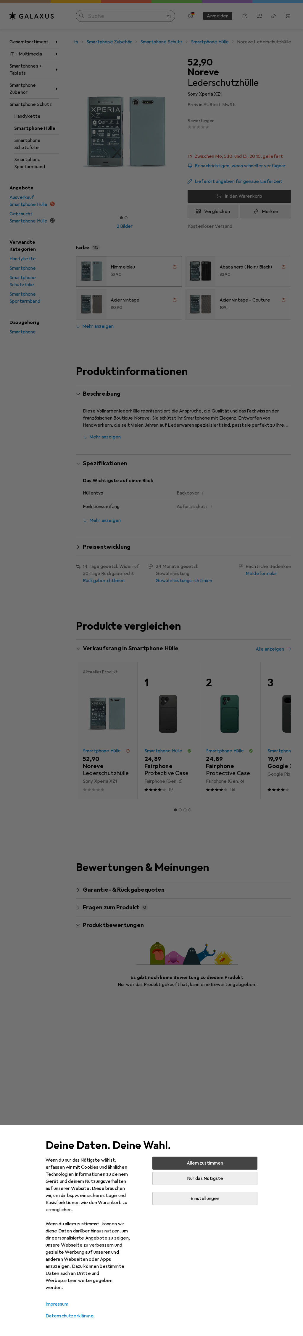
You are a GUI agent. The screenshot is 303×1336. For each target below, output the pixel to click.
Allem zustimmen (205, 1163)
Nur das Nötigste (205, 1178)
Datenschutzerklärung (70, 1316)
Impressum (57, 1304)
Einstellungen (205, 1198)
